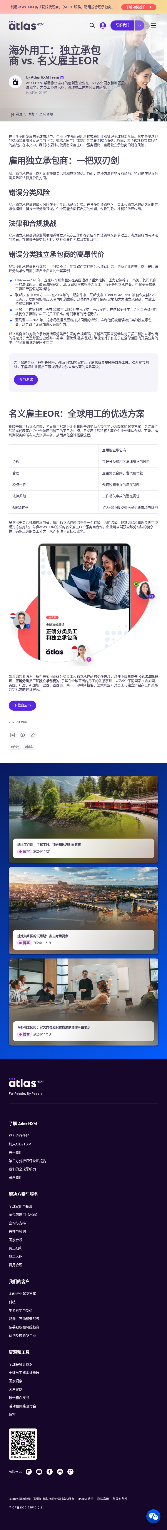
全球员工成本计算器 (24, 1373)
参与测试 (26, 379)
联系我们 (122, 25)
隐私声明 (103, 1499)
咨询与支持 (17, 1223)
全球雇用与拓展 (21, 1207)
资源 (19, 114)
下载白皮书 (22, 705)
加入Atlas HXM (20, 1144)
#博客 (29, 747)
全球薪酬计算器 (21, 1365)
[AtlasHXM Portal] (103, 25)
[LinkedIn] (29, 1472)
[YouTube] (39, 1472)
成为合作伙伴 (19, 1136)
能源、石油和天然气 (24, 1319)
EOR (103, 140)
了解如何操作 (136, 7)
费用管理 (15, 1265)
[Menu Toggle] (153, 25)
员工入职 (15, 1257)
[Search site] (92, 25)
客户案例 (15, 1390)
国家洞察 (15, 1381)
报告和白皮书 (19, 1398)
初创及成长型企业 (22, 1336)
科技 (12, 1302)
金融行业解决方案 (22, 1294)
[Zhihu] (70, 1472)
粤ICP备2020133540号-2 (25, 1507)
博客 (30, 114)
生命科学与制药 (21, 1311)
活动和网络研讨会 (22, 1406)
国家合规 (15, 1240)
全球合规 (46, 114)
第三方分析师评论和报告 (27, 1161)
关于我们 (15, 1153)
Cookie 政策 (86, 1499)
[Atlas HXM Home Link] (26, 25)
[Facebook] (50, 1472)
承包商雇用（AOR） (24, 1215)
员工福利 (15, 1248)
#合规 (15, 747)
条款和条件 (119, 1499)
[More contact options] (139, 25)
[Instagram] (60, 1472)
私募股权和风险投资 (24, 1327)
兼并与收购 (17, 1232)
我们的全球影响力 (22, 1169)
